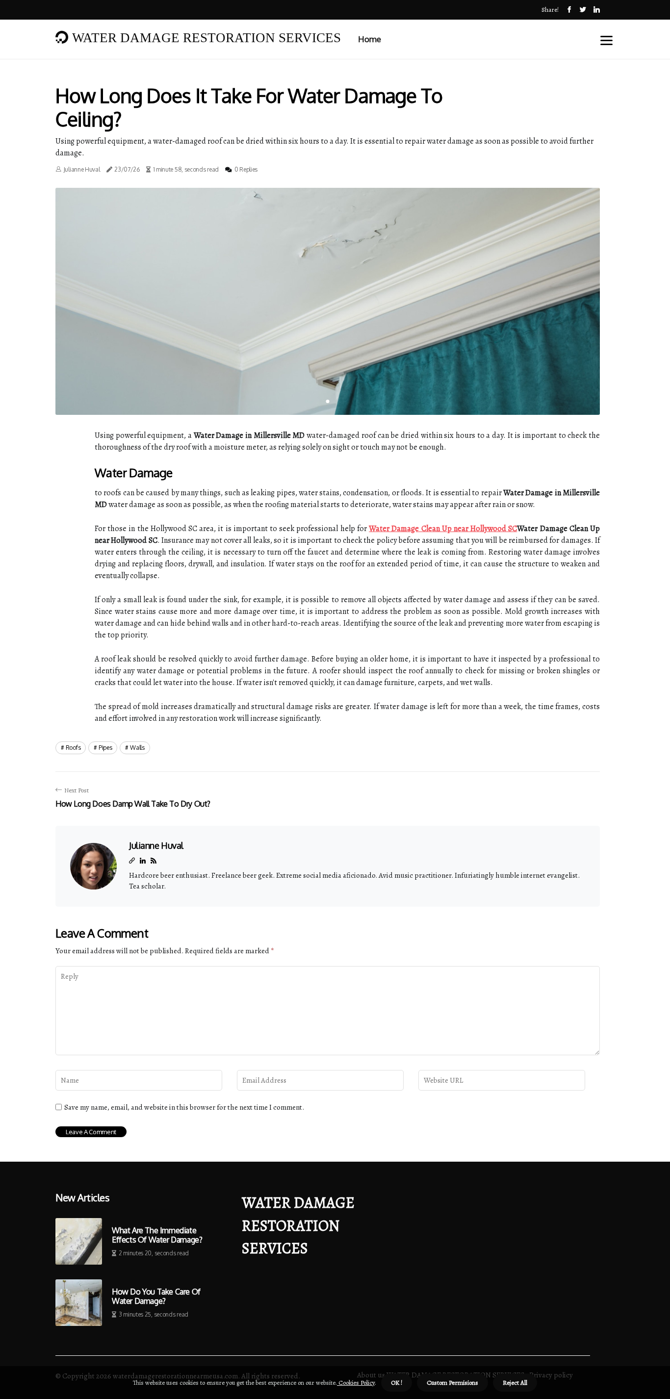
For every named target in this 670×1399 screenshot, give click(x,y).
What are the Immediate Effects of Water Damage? (157, 1235)
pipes (105, 747)
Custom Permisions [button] (452, 1382)
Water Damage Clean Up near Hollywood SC (443, 528)
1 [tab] (328, 401)
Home (369, 39)
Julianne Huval (82, 169)
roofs (73, 747)
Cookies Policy (356, 1382)
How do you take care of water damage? (156, 1296)
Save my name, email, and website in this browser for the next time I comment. (184, 1107)
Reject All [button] (515, 1382)
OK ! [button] (396, 1382)
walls (137, 747)
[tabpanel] (327, 301)
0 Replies (246, 169)
